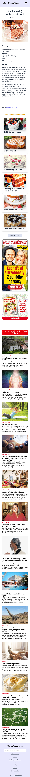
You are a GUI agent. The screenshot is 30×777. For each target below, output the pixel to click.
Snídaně (15, 763)
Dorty (18, 18)
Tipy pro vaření (15, 771)
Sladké (12, 18)
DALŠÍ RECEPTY (14, 235)
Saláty (15, 765)
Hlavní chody (15, 754)
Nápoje (15, 757)
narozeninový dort (11, 108)
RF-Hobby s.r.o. (18, 775)
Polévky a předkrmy (15, 760)
